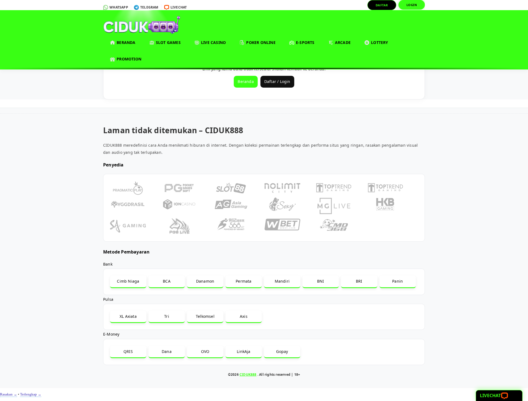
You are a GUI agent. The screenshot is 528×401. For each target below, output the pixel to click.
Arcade (342, 42)
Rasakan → (8, 394)
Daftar (382, 5)
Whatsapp (118, 7)
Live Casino (213, 42)
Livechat (178, 7)
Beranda (126, 42)
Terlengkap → (30, 394)
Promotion (128, 59)
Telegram (148, 7)
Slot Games (168, 42)
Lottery (379, 42)
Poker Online (260, 42)
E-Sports (305, 42)
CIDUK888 (248, 374)
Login (411, 5)
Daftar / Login (277, 81)
